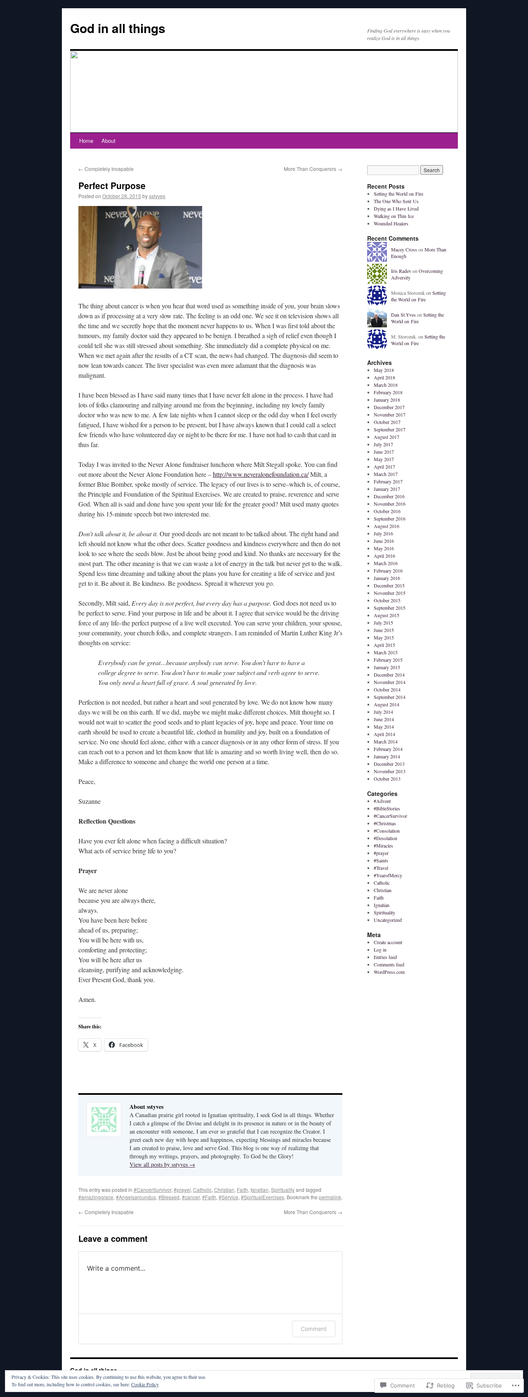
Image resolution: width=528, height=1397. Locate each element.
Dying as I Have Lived (396, 208)
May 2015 (384, 637)
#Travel (381, 867)
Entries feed (385, 957)
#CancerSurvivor (152, 1189)
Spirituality (283, 1189)
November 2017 (389, 414)
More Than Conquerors (313, 168)
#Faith (209, 1196)
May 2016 (384, 548)
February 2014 (388, 749)
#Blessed (168, 1196)
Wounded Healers (391, 223)
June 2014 (384, 719)
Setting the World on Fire (398, 193)
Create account (388, 942)
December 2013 (389, 763)
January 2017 (387, 488)
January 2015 (387, 667)
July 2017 (383, 444)
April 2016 (384, 555)
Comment (314, 1328)
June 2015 (384, 630)
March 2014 (386, 741)
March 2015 (386, 652)
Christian (224, 1189)
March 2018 (386, 384)
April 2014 (384, 734)
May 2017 (384, 459)
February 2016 (388, 570)
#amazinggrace (95, 1196)
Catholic (202, 1189)
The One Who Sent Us (396, 201)
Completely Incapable (106, 168)
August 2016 (386, 526)
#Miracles (383, 845)
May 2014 (384, 726)
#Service (228, 1196)
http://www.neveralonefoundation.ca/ (261, 474)
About (108, 140)
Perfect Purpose (112, 185)
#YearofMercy (388, 875)
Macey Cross (404, 249)
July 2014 (383, 711)
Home (86, 140)
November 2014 (389, 682)
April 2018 (384, 377)
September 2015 (389, 607)
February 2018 (388, 392)
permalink (330, 1196)
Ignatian (259, 1189)
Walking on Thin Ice (394, 216)
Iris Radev (401, 271)
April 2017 (384, 466)
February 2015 (388, 659)
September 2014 (389, 697)
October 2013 (387, 778)
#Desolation (385, 838)
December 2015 (389, 585)
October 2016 (387, 511)
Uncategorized (388, 919)
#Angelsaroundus (136, 1196)
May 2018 (384, 370)
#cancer (191, 1196)
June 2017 (384, 451)
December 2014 (389, 674)
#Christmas (385, 823)
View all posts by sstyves (162, 1164)
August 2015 (386, 615)
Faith (242, 1189)
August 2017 (386, 436)
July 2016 (383, 533)
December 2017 (389, 407)
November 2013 (389, 771)
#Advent (382, 801)
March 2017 (386, 474)
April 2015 (384, 645)
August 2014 (386, 704)
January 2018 (387, 399)
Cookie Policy (145, 1384)
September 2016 (389, 518)
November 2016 (389, 503)
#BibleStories (387, 808)
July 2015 (383, 622)
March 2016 (386, 563)
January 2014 (387, 756)
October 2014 (387, 689)
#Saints (381, 860)
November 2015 (389, 593)
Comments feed (389, 964)
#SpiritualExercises (262, 1196)
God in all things (117, 28)
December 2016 (389, 496)
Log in (380, 949)
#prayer (182, 1189)
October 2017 (387, 422)
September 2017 (389, 429)
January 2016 (387, 578)
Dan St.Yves (403, 314)
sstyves (157, 195)
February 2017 (388, 481)
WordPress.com (389, 971)
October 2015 (387, 600)
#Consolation (387, 830)
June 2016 (384, 540)
